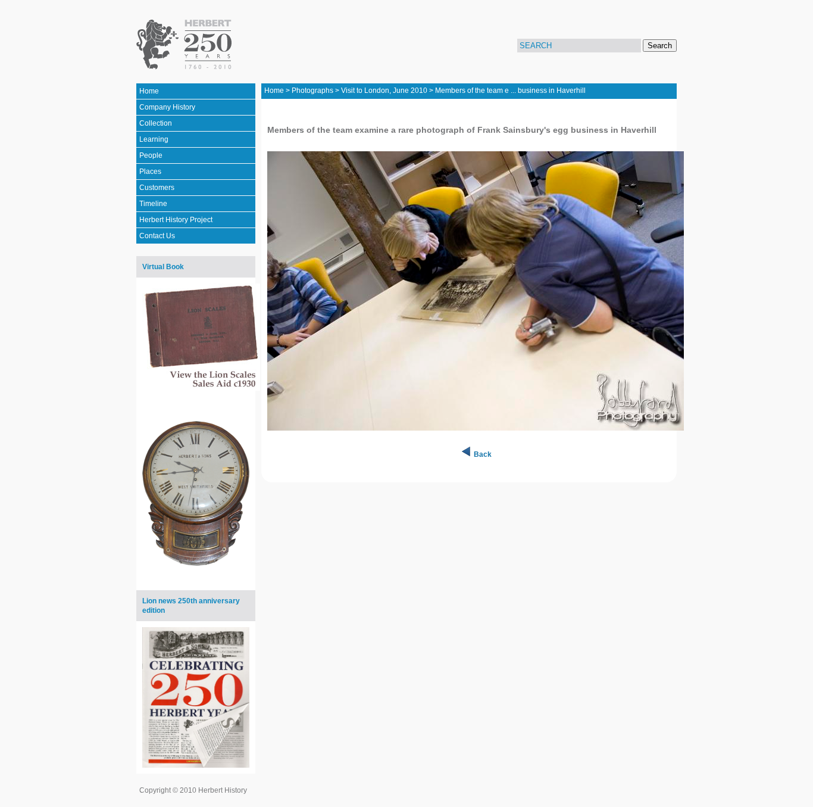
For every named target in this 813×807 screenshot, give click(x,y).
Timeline (153, 204)
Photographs (312, 90)
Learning (153, 139)
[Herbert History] (186, 44)
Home (149, 91)
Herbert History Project (175, 220)
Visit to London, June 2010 (384, 90)
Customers (156, 187)
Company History (167, 107)
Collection (155, 123)
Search (660, 45)
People (150, 155)
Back (483, 454)
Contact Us (157, 236)
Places (150, 171)
